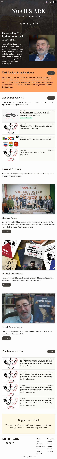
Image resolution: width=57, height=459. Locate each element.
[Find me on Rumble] (27, 24)
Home (38, 441)
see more (51, 73)
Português (50, 451)
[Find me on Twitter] (37, 24)
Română (49, 446)
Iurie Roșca (51, 111)
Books (38, 449)
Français (49, 441)
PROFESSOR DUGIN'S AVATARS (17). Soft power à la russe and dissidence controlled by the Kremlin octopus (36, 363)
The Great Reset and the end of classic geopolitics (33, 154)
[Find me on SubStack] (21, 24)
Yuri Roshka (6, 77)
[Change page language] (46, 2)
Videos (38, 451)
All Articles (39, 444)
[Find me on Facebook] (34, 24)
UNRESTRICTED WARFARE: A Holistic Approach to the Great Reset (35, 114)
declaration (13, 82)
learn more (6, 231)
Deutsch (49, 444)
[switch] (54, 2)
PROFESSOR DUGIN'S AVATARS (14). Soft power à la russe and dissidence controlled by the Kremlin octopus (36, 403)
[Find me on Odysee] (30, 24)
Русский (49, 449)
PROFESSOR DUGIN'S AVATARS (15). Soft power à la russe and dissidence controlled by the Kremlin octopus (36, 390)
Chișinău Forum (40, 446)
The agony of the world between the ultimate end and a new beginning (36, 127)
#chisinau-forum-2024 (26, 117)
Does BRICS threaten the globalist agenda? (35, 139)
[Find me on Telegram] (24, 24)
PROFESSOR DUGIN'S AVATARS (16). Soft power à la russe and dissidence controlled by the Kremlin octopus (36, 376)
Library (38, 454)
